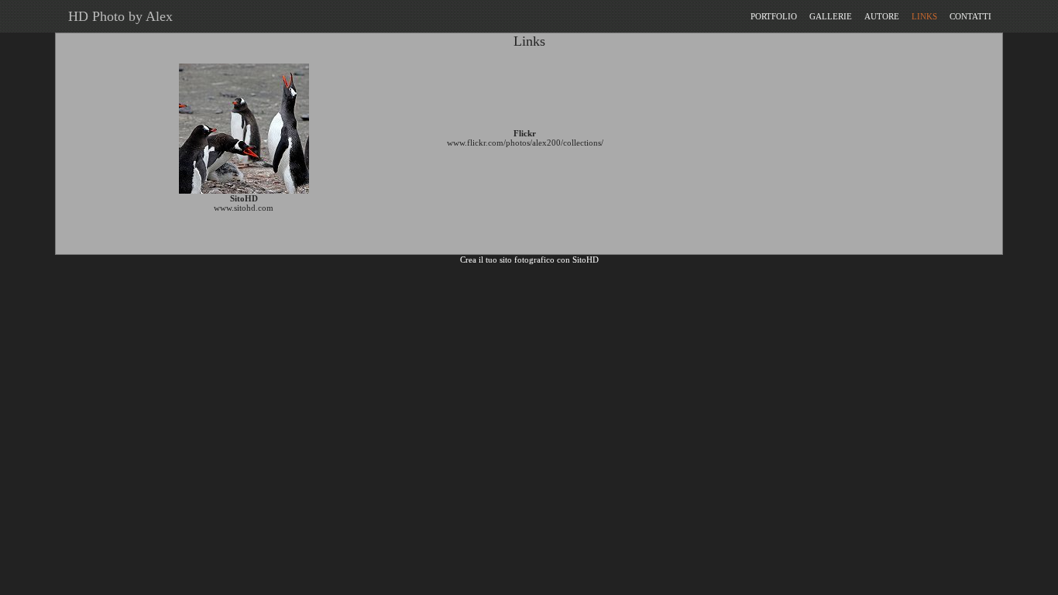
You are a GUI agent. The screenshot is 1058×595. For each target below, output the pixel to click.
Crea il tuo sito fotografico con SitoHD (529, 259)
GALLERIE (830, 16)
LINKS (924, 16)
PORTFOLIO (774, 16)
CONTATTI (970, 16)
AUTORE (881, 16)
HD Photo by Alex (116, 16)
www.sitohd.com (243, 207)
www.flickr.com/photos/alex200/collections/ (525, 142)
